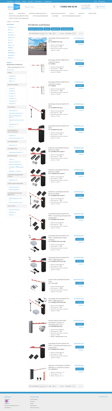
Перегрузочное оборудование (19, 18)
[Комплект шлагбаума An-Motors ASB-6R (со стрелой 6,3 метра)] (37, 373)
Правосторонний (14, 189)
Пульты (72, 13)
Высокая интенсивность (16, 138)
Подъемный (13, 180)
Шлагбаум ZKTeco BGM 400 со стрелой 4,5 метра (58, 83)
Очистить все (10, 69)
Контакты (17, 1)
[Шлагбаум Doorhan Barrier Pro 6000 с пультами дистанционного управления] (37, 222)
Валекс (11, 45)
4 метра (12, 96)
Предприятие (14, 124)
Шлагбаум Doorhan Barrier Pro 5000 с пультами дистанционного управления (59, 345)
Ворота (11, 13)
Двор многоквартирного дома (15, 116)
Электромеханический (16, 152)
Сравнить (81, 44)
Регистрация (101, 1)
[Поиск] (54, 6)
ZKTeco (11, 58)
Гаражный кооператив (16, 113)
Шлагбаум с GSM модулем (16, 167)
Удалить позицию (25, 67)
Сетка (55, 33)
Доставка (30, 1)
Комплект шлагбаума (15, 164)
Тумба (11, 159)
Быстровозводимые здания (71, 16)
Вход (95, 1)
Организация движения (40, 16)
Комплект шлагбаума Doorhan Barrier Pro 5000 (58, 171)
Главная (9, 21)
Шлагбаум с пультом (15, 171)
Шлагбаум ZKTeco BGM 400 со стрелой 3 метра (58, 61)
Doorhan (11, 37)
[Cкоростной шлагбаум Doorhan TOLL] (37, 285)
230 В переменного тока (15, 199)
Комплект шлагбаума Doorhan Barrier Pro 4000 (58, 149)
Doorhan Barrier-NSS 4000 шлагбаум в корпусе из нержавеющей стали (57, 322)
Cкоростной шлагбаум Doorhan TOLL (59, 280)
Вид (50, 33)
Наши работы (38, 1)
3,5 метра (12, 93)
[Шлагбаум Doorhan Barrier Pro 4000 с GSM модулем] (37, 265)
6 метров (12, 103)
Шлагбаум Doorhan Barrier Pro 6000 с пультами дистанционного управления (59, 215)
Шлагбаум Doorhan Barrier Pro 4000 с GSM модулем (58, 258)
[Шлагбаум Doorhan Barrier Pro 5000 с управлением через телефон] (37, 244)
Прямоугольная (14, 209)
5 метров (12, 98)
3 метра (12, 91)
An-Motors (12, 27)
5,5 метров (13, 101)
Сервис (24, 1)
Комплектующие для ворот (38, 13)
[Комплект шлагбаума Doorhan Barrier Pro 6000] (37, 200)
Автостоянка (13, 110)
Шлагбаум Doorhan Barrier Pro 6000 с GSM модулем (58, 299)
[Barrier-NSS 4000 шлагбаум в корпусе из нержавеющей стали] (37, 328)
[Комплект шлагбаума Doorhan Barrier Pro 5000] (37, 178)
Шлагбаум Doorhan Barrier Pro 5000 (58, 127)
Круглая (12, 215)
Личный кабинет (34, 399)
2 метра (12, 88)
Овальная (12, 212)
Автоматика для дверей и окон (19, 16)
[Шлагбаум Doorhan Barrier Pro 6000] (37, 112)
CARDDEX (11, 53)
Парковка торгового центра (16, 120)
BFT (10, 30)
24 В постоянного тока (16, 202)
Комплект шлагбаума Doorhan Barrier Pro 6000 (58, 192)
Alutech (11, 50)
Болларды (55, 16)
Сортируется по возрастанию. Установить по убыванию (47, 33)
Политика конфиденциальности (11, 405)
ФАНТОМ (11, 55)
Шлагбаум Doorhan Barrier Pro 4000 (58, 39)
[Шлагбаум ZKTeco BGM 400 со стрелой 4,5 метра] (37, 90)
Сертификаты (47, 1)
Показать (68, 33)
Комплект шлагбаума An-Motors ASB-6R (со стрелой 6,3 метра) (59, 366)
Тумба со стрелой (15, 162)
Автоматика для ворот (58, 13)
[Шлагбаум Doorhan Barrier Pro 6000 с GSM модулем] (37, 307)
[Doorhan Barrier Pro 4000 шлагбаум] (37, 46)
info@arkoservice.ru (86, 8)
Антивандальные (67, 29)
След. (82, 33)
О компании (10, 1)
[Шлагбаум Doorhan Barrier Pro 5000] (37, 134)
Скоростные (13, 145)
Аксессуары (92, 13)
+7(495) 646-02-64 (68, 7)
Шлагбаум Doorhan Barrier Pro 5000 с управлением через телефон (58, 237)
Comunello (11, 35)
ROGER (11, 47)
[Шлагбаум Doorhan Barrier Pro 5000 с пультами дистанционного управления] (37, 351)
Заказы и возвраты (34, 407)
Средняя (12, 135)
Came (11, 32)
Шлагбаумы (21, 13)
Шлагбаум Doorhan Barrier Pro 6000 (58, 105)
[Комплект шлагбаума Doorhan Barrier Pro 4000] (37, 156)
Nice (10, 42)
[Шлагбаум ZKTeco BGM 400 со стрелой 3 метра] (37, 68)
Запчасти (81, 13)
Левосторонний (14, 187)
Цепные (47, 29)
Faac (10, 40)
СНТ (11, 127)
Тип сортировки (34, 33)
